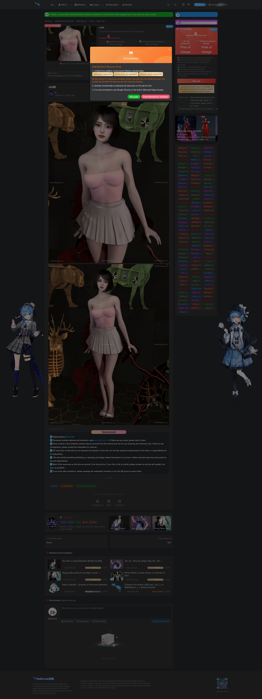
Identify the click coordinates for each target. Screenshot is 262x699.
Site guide (134, 96)
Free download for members (155, 96)
